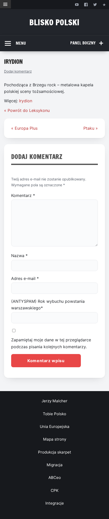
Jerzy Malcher (54, 400)
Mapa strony (54, 439)
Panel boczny (83, 43)
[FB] (85, 4)
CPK (55, 490)
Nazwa (19, 255)
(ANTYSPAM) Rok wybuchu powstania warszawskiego (48, 304)
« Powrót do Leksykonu (27, 110)
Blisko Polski (54, 22)
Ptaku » (90, 128)
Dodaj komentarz (18, 71)
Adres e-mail (25, 278)
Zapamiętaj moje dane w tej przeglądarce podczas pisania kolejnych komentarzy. (51, 343)
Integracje (54, 503)
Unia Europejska (54, 426)
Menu (21, 43)
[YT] (76, 4)
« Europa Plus (24, 128)
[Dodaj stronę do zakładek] (104, 4)
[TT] (95, 4)
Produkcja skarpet (54, 452)
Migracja (55, 464)
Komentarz (23, 195)
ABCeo (54, 477)
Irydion (25, 100)
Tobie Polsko (54, 413)
